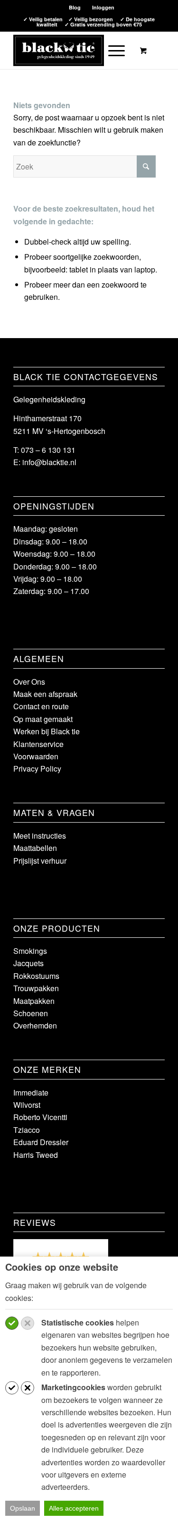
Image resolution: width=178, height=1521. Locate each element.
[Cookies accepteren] (12, 1323)
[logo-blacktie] (73, 50)
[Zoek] (90, 50)
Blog (75, 7)
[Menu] (112, 50)
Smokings (30, 950)
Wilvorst (26, 1104)
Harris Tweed (35, 1154)
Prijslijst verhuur (39, 860)
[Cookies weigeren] (27, 1323)
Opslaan (22, 1508)
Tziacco (26, 1129)
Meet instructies (39, 835)
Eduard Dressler (40, 1142)
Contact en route (41, 706)
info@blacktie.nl (49, 462)
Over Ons (29, 681)
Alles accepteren (74, 1508)
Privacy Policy (37, 768)
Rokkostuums (36, 975)
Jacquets (28, 963)
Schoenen (30, 1013)
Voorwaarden (35, 756)
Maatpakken (34, 1000)
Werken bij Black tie (46, 731)
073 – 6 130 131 (48, 449)
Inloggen (103, 7)
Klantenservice (38, 744)
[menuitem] (75, 7)
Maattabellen (35, 847)
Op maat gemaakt (43, 719)
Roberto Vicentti (40, 1117)
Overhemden (35, 1025)
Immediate (30, 1092)
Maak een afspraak (45, 693)
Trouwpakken (36, 988)
